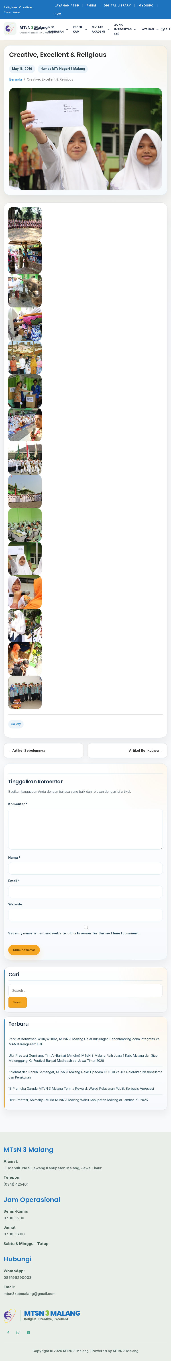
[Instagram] (18, 1332)
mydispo (146, 5)
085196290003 (17, 1277)
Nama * (14, 858)
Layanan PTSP (67, 5)
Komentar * (17, 804)
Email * (14, 881)
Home (38, 29)
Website (15, 904)
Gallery (16, 724)
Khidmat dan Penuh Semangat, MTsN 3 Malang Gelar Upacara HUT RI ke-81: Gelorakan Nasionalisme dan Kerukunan (85, 1074)
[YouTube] (28, 1332)
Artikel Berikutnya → (146, 750)
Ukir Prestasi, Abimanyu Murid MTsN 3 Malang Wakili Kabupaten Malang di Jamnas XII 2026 (78, 1100)
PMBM (91, 5)
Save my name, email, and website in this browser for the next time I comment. (73, 933)
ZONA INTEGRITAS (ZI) (123, 29)
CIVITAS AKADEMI (98, 29)
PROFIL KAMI (78, 29)
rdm (58, 13)
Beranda (15, 79)
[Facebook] (7, 1332)
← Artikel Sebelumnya (26, 750)
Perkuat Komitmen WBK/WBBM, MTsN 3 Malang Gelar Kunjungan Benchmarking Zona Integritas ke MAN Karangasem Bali (84, 1041)
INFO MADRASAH (55, 29)
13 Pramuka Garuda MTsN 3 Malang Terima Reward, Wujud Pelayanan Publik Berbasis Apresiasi (81, 1088)
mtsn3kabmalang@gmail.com (29, 1293)
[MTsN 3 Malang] (10, 1315)
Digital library (117, 5)
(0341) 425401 (16, 1184)
